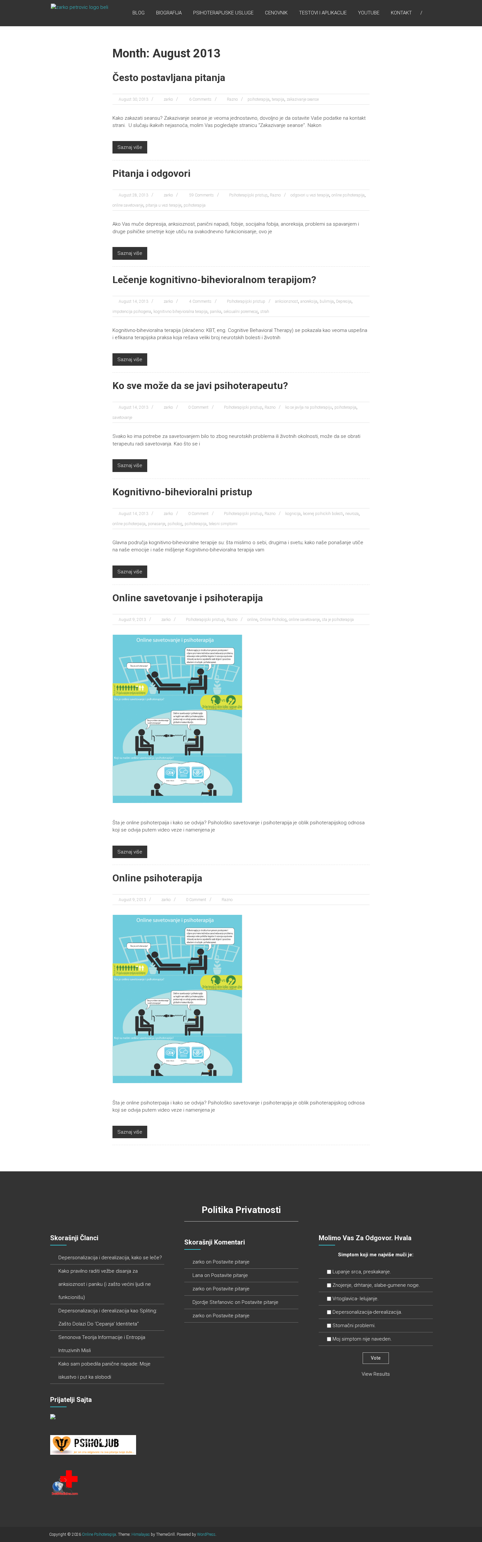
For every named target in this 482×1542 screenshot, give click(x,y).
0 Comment (198, 407)
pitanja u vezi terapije (163, 205)
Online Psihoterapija (99, 1534)
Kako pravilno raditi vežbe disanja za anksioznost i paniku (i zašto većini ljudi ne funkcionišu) (104, 1284)
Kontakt (401, 13)
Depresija (343, 301)
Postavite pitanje (231, 1262)
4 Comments (199, 301)
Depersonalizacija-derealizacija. (367, 1312)
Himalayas (140, 1534)
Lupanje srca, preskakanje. (361, 1272)
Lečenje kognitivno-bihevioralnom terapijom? (214, 279)
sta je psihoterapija (338, 619)
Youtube (368, 13)
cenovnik (276, 13)
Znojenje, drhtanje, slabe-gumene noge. (376, 1285)
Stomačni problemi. (354, 1325)
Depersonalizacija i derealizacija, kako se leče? (110, 1258)
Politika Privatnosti (241, 1209)
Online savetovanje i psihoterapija (187, 598)
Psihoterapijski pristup (248, 195)
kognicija (293, 513)
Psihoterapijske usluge (223, 13)
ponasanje (156, 524)
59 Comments (201, 195)
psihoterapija (259, 99)
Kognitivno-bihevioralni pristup (182, 492)
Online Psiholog (273, 619)
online (252, 619)
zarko (168, 99)
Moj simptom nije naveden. (362, 1339)
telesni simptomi (223, 524)
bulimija (327, 301)
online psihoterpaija (129, 524)
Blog (138, 13)
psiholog (175, 524)
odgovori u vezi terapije (310, 195)
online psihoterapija (348, 195)
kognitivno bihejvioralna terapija (180, 311)
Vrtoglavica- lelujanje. (355, 1299)
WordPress (206, 1534)
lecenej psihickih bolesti (323, 513)
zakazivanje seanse (303, 99)
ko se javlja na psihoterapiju (308, 407)
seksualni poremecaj (241, 311)
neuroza (352, 513)
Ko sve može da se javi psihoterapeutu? (200, 385)
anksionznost (286, 301)
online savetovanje (127, 205)
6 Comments (199, 99)
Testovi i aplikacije (323, 13)
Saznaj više (129, 147)
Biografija (169, 13)
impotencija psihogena (131, 311)
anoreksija (308, 301)
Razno (232, 99)
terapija (278, 99)
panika (215, 311)
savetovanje (122, 417)
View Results (376, 1374)
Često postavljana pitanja (168, 77)
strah (264, 311)
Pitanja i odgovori (151, 173)
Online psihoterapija (157, 878)
